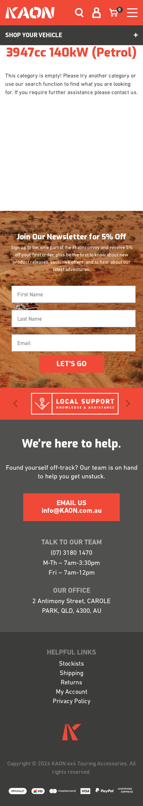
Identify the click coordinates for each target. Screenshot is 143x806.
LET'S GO (71, 364)
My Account (71, 692)
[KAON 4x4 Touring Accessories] (29, 12)
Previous (16, 403)
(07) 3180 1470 (71, 553)
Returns (71, 683)
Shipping (72, 674)
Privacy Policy (72, 702)
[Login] (92, 12)
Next (126, 403)
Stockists (71, 664)
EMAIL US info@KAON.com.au (72, 507)
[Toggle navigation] (77, 12)
